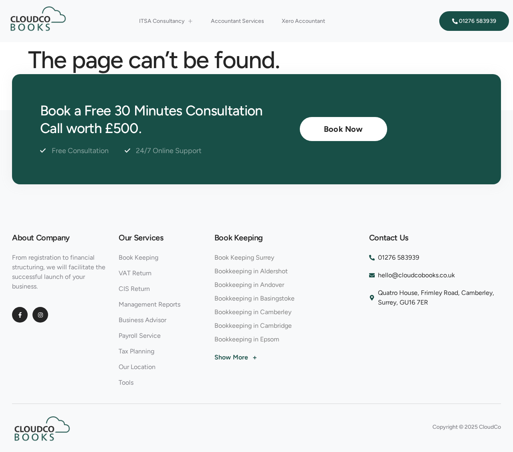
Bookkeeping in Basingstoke (254, 298)
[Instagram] (40, 315)
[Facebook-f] (20, 315)
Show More (235, 357)
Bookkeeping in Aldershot (251, 271)
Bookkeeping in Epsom (246, 339)
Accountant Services (237, 21)
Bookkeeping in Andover (249, 285)
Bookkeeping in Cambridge (253, 325)
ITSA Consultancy (162, 21)
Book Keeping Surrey (244, 257)
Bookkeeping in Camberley (252, 312)
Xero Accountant (303, 21)
